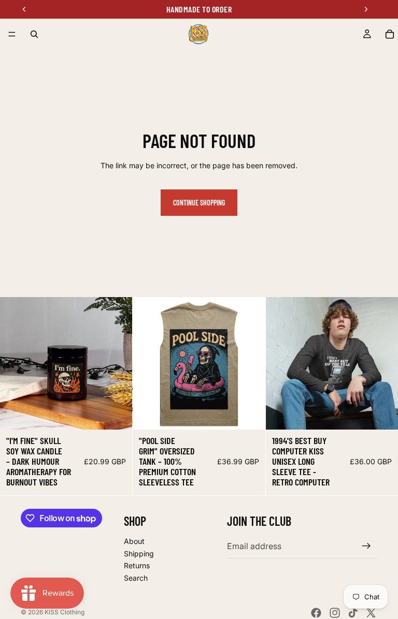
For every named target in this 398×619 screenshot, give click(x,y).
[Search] (34, 34)
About (134, 541)
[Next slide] (116, 363)
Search (136, 577)
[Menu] (12, 34)
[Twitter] (371, 613)
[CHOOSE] (116, 414)
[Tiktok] (353, 613)
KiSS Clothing (64, 612)
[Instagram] (335, 613)
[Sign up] (366, 546)
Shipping (139, 553)
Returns (137, 566)
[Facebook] (316, 613)
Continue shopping (199, 202)
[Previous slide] (15, 363)
